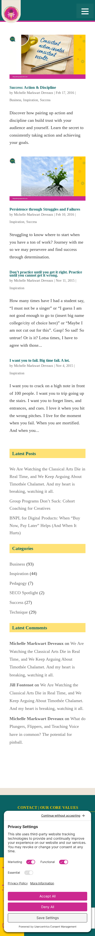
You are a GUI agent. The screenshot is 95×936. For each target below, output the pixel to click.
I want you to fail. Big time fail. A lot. (40, 360)
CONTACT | (29, 807)
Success (45, 100)
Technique (19, 612)
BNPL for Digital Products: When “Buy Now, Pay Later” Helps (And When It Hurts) (45, 525)
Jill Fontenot (21, 684)
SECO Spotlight (24, 592)
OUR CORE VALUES (59, 807)
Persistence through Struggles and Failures (45, 209)
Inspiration (30, 100)
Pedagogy (18, 583)
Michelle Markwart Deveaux (33, 93)
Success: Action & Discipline (33, 87)
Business (15, 100)
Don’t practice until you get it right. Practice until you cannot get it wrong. (46, 273)
